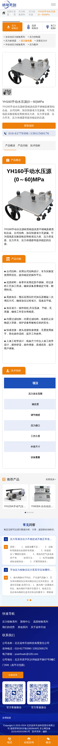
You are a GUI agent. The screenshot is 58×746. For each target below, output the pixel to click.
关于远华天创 (38, 627)
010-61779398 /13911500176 (29, 133)
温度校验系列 (40, 621)
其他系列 (23, 627)
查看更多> (51, 479)
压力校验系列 (22, 13)
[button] (25, 512)
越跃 (45, 731)
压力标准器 (10, 40)
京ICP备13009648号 (29, 728)
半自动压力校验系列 (15, 44)
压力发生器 (32, 13)
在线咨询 (13, 675)
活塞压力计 (41, 40)
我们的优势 (8, 627)
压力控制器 (35, 37)
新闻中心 (25, 621)
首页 (15, 13)
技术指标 (35, 145)
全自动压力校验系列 (15, 37)
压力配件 (34, 44)
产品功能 (23, 145)
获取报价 (29, 125)
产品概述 (10, 145)
